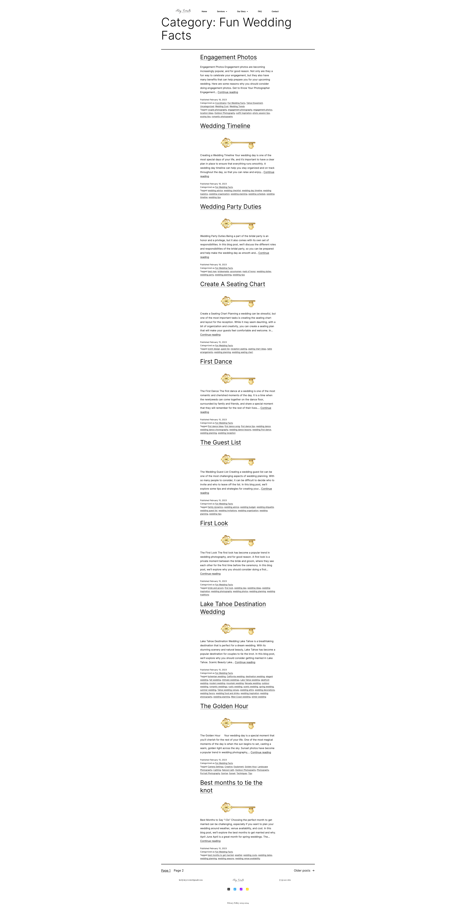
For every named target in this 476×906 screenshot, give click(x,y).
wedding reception (227, 433)
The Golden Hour (224, 706)
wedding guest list (208, 510)
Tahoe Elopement (254, 103)
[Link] (241, 889)
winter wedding (259, 696)
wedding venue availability (247, 858)
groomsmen (235, 271)
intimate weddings (230, 680)
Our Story (241, 11)
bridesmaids (223, 271)
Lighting (217, 770)
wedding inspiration (250, 693)
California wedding (236, 676)
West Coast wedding (241, 696)
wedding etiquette (265, 507)
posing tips (205, 116)
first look (229, 588)
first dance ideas (215, 426)
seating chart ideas (257, 349)
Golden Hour (251, 766)
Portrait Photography (210, 773)
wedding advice (215, 190)
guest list (225, 349)
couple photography (217, 109)
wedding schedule (256, 194)
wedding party (207, 274)
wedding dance (263, 426)
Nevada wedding (253, 683)
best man (212, 271)
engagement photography (240, 109)
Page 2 (179, 870)
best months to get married (221, 855)
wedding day (240, 588)
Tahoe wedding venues (228, 690)
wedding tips (215, 197)
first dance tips (248, 426)
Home (204, 11)
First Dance (216, 361)
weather (238, 855)
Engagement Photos (228, 57)
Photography (263, 770)
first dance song (232, 426)
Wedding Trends (237, 106)
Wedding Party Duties (230, 206)
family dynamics (215, 507)
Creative (229, 766)
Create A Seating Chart (232, 284)
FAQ (260, 11)
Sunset (232, 773)
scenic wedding (250, 686)
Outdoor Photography (224, 113)
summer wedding (208, 690)
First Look (214, 523)
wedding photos (240, 591)
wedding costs (250, 855)
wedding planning (239, 194)
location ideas (206, 113)
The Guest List (220, 442)
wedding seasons (226, 858)
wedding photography (221, 591)
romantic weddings (218, 686)
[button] (222, 11)
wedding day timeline (252, 190)
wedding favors (207, 693)
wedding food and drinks (227, 693)
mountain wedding (235, 683)
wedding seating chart (242, 352)
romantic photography (222, 116)
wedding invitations (228, 510)
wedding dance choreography (214, 429)
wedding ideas (254, 588)
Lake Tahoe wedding (250, 680)
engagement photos (262, 109)
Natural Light (228, 770)
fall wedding (215, 680)
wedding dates (265, 855)
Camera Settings (215, 766)
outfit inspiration (244, 113)
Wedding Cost (221, 106)
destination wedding (255, 676)
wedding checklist (232, 190)
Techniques (242, 773)
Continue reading (228, 92)
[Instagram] (228, 889)
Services (221, 11)
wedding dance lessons (240, 429)
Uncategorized (207, 106)
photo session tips (261, 113)
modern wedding (217, 683)
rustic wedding (235, 686)
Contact (275, 11)
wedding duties (264, 271)
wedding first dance (261, 429)
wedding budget (248, 507)
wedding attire (247, 690)
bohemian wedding (217, 676)
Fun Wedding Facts (236, 103)
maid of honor (249, 271)
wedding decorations (265, 690)
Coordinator (220, 103)
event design (214, 349)
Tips (250, 773)
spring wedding (266, 686)
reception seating (239, 349)
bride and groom (216, 588)
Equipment (239, 766)
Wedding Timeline (225, 125)
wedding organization (219, 194)
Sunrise (224, 773)
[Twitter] (235, 889)
